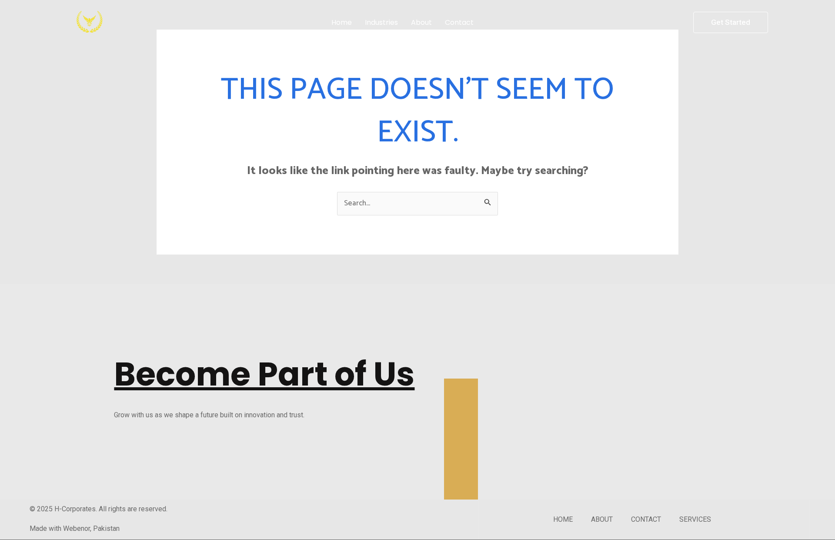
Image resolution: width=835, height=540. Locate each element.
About (421, 22)
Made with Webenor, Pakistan (75, 528)
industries (381, 22)
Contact (459, 22)
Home (341, 22)
